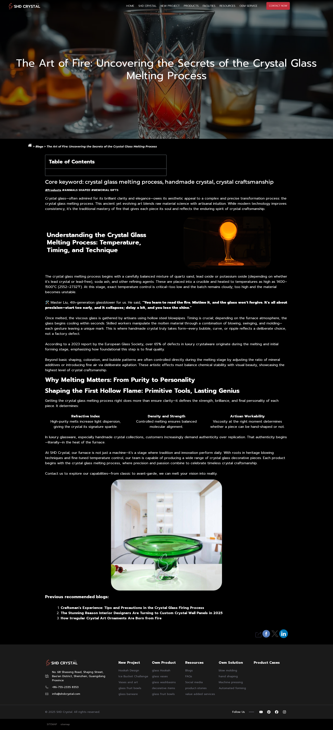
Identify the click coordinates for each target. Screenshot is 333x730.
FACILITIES (209, 6)
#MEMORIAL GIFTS (104, 190)
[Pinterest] (268, 711)
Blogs (39, 147)
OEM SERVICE (248, 6)
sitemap (65, 724)
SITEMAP (52, 724)
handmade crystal (143, 328)
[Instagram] (284, 711)
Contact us (54, 473)
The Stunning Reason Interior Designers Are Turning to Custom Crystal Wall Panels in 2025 (142, 613)
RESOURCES (227, 6)
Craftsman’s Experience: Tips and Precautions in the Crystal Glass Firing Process (132, 607)
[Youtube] (261, 711)
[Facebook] (276, 711)
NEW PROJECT (170, 6)
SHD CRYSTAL (147, 6)
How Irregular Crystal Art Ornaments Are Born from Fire (111, 618)
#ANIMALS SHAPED (76, 190)
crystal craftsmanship (88, 370)
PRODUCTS (191, 6)
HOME (130, 6)
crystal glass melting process (69, 203)
